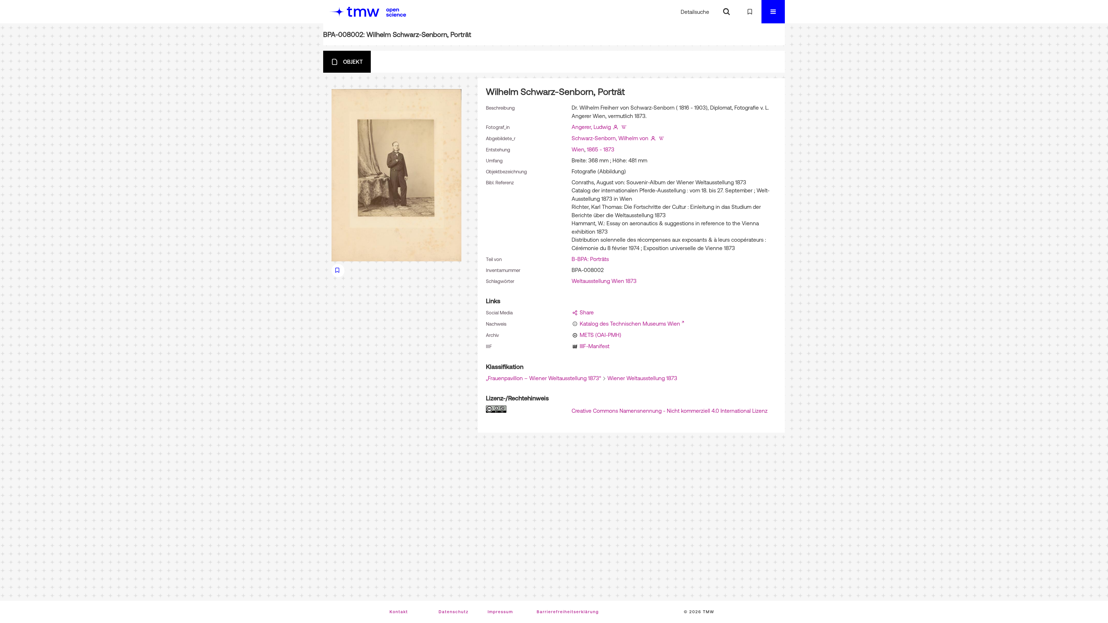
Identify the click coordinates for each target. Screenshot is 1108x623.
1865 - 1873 (600, 149)
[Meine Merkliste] (749, 11)
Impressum (500, 611)
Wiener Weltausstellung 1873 (642, 378)
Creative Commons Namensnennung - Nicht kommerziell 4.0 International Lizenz (670, 411)
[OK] (726, 11)
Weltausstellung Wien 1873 (604, 281)
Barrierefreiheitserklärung (568, 611)
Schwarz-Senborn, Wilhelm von (610, 138)
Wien (578, 149)
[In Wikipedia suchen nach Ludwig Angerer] (623, 127)
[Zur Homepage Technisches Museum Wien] (355, 11)
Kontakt (399, 611)
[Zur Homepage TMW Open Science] (396, 12)
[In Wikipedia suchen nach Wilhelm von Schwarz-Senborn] (661, 138)
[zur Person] (615, 127)
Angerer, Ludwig (591, 127)
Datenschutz (454, 611)
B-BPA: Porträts (590, 259)
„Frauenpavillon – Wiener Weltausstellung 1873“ (543, 378)
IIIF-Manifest (594, 346)
